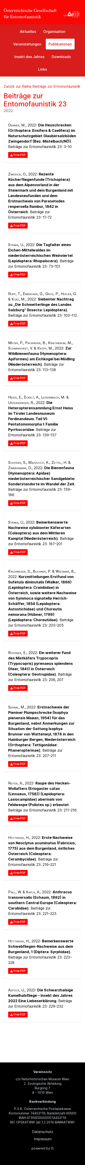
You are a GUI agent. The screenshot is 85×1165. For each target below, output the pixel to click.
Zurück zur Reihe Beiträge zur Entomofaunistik (42, 86)
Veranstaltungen (27, 44)
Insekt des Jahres (29, 56)
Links (42, 69)
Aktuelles (28, 31)
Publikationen (60, 44)
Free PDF (19, 155)
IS (52, 1148)
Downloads (61, 56)
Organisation (54, 31)
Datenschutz (42, 1131)
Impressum (42, 1139)
